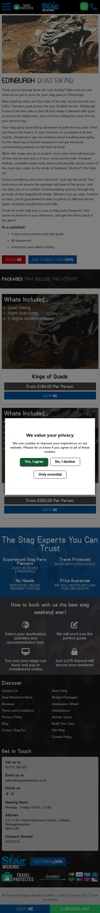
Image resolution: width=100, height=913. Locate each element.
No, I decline (65, 462)
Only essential (50, 474)
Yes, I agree (34, 462)
